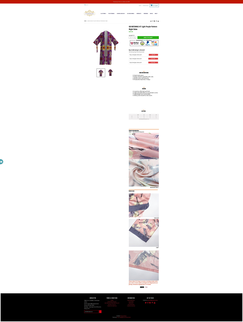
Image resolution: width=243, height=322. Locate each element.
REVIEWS (146, 13)
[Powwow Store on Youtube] (158, 21)
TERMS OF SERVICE (112, 306)
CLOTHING (103, 13)
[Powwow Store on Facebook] (152, 21)
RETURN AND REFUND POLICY (112, 303)
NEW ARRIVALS (131, 300)
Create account (145, 5)
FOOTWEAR (111, 13)
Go (100, 311)
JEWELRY (139, 13)
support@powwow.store (153, 300)
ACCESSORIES (130, 13)
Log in (140, 5)
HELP (156, 13)
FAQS (112, 300)
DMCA (151, 13)
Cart (155, 5)
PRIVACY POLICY (112, 304)
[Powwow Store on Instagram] (154, 21)
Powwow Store (123, 315)
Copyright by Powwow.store (125, 317)
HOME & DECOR (120, 13)
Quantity (131, 35)
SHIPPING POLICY (112, 301)
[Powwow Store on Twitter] (151, 21)
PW (117, 317)
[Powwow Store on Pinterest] (156, 21)
